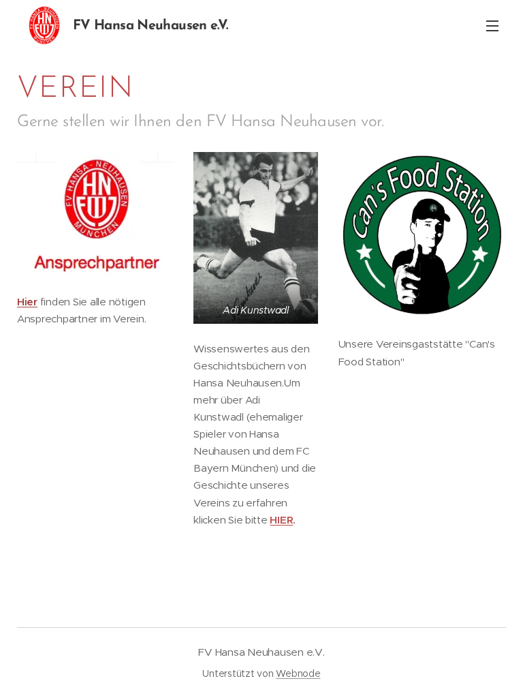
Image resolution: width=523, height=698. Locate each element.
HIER (281, 519)
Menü (492, 25)
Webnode (298, 673)
